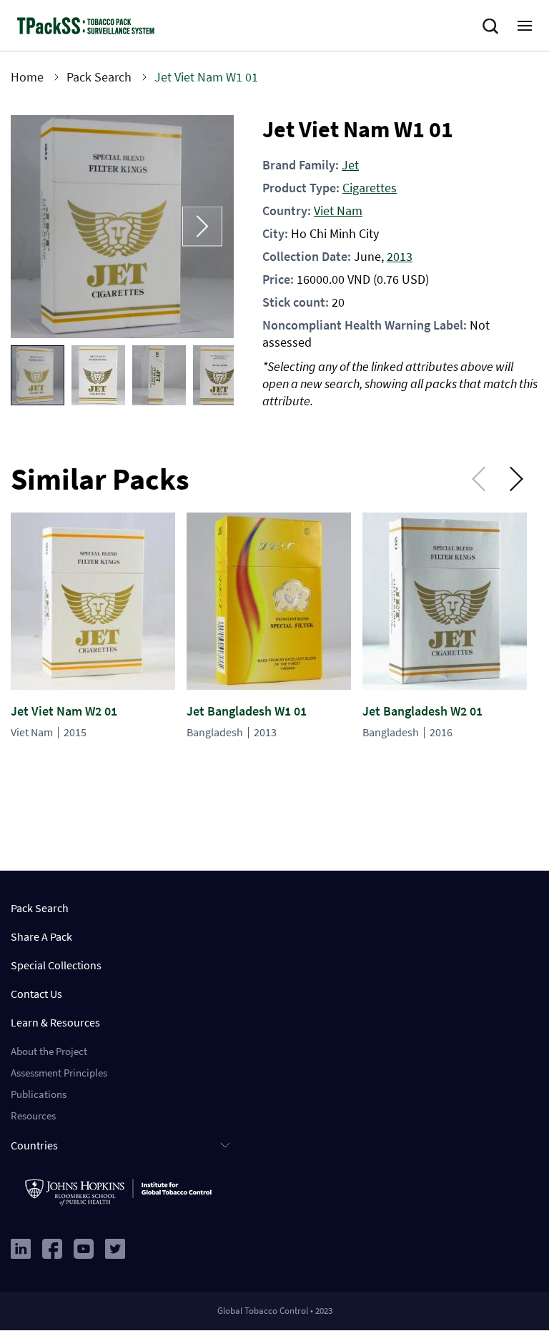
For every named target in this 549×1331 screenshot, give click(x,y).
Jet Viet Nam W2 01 (64, 711)
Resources (33, 1115)
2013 (399, 256)
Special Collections (56, 965)
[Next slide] (202, 227)
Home (27, 77)
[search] (493, 26)
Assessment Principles (59, 1072)
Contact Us (36, 993)
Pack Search (99, 77)
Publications (38, 1094)
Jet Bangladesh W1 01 (247, 711)
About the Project (49, 1051)
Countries (34, 1145)
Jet (350, 165)
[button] (37, 375)
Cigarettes (369, 187)
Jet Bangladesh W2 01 (422, 711)
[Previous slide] (42, 227)
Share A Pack (41, 936)
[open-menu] (525, 25)
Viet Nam (338, 210)
